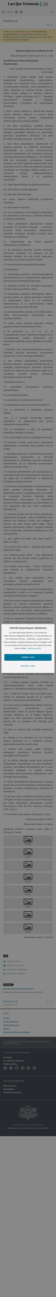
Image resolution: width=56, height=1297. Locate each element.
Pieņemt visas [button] (28, 657)
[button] (28, 666)
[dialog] (28, 648)
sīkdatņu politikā (34, 648)
